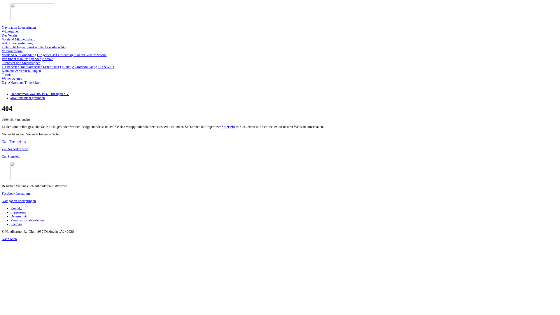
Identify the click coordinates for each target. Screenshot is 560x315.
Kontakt (16, 208)
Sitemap (16, 224)
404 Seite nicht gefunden (27, 98)
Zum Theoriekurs (14, 142)
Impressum (18, 212)
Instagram (23, 193)
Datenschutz (19, 216)
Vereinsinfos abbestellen (27, 220)
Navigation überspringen (19, 27)
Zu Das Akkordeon (15, 149)
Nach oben (9, 239)
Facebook (9, 193)
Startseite (228, 127)
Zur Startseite (11, 156)
